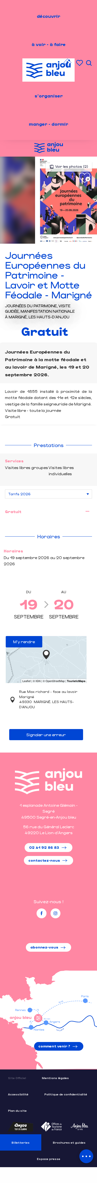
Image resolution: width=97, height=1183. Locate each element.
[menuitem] (48, 16)
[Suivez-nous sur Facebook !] (42, 913)
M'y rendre (24, 641)
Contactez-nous (44, 860)
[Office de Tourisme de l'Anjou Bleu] (48, 781)
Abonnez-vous (44, 947)
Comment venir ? (54, 1046)
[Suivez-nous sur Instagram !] (55, 913)
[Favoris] (80, 63)
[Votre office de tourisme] (67, 63)
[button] (89, 63)
